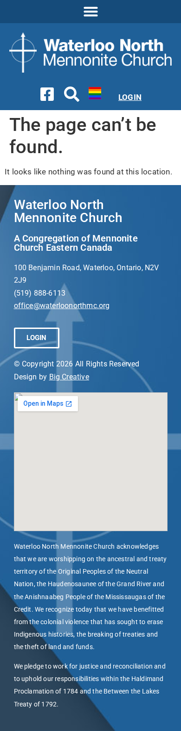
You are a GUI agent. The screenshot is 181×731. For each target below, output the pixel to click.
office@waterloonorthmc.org (62, 305)
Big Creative (69, 376)
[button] (90, 11)
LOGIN (130, 97)
